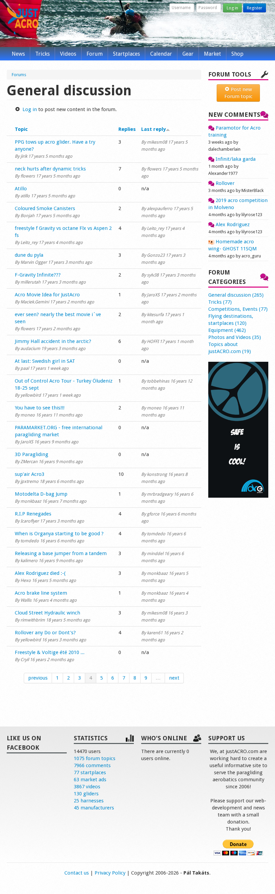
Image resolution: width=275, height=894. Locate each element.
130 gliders (86, 794)
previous (38, 678)
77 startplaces (90, 772)
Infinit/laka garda (235, 159)
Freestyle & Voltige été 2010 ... (50, 652)
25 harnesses (89, 801)
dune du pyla (29, 255)
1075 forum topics (94, 758)
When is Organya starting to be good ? (59, 534)
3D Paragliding (31, 454)
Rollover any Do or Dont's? (45, 633)
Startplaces (126, 54)
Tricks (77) (220, 302)
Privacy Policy (110, 873)
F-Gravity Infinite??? (38, 275)
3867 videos (87, 787)
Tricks (42, 54)
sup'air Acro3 (29, 474)
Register (254, 7)
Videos (68, 54)
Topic (21, 129)
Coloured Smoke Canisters (45, 208)
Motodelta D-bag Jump (41, 494)
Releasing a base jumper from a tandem (61, 553)
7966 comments (92, 765)
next (174, 678)
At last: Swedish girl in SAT (45, 361)
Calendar (161, 54)
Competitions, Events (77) (238, 309)
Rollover (224, 183)
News (18, 54)
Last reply (153, 129)
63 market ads (90, 780)
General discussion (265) (236, 295)
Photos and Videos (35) (234, 337)
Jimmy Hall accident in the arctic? (53, 341)
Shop (237, 54)
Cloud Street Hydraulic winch (47, 613)
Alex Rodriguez (232, 224)
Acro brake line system (41, 593)
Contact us (76, 873)
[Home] (23, 19)
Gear (188, 54)
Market (212, 54)
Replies (127, 129)
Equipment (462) (227, 330)
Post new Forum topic (238, 92)
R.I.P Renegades (33, 514)
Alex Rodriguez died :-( (40, 573)
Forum (95, 54)
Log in (232, 7)
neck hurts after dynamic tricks (50, 169)
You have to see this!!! (39, 408)
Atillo (21, 189)
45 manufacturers (94, 808)
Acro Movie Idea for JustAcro (47, 295)
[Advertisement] (238, 605)
